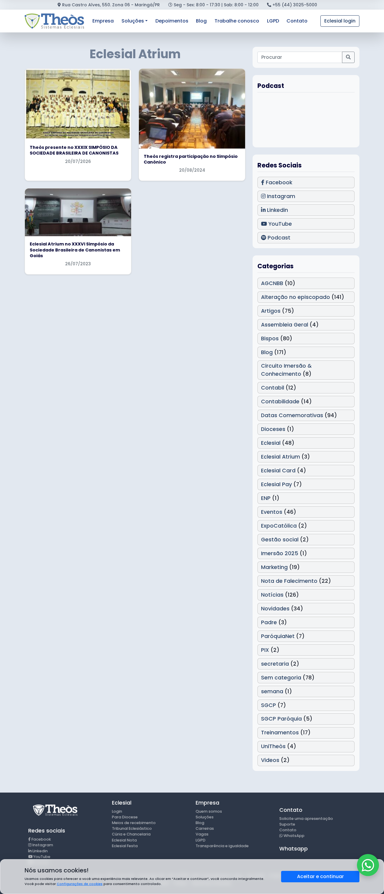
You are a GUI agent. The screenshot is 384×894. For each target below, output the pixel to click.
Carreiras (205, 828)
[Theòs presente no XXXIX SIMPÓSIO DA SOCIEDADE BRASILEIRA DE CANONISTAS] (78, 104)
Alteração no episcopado (295, 297)
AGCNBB (272, 283)
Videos (270, 760)
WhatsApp (293, 835)
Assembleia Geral (284, 324)
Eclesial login (340, 20)
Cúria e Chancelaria (131, 834)
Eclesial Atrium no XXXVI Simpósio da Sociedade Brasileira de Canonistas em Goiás (75, 250)
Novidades (275, 608)
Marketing (274, 567)
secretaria (275, 663)
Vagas (202, 834)
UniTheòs (273, 746)
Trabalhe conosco (236, 20)
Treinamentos (280, 732)
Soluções (133, 20)
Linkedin (277, 210)
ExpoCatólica (279, 525)
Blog (201, 20)
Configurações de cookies (80, 883)
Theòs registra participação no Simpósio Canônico (191, 159)
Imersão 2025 (279, 553)
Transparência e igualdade (222, 845)
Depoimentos (171, 20)
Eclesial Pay (276, 484)
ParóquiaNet (278, 636)
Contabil (272, 387)
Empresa (103, 20)
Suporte (287, 824)
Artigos (270, 311)
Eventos (271, 512)
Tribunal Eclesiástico (132, 828)
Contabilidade (280, 401)
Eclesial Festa (125, 845)
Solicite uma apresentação (306, 818)
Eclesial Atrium (280, 456)
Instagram (280, 196)
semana (272, 691)
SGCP (268, 705)
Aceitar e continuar (320, 876)
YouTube (279, 223)
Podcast (278, 237)
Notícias (272, 594)
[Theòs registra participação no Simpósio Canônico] (192, 109)
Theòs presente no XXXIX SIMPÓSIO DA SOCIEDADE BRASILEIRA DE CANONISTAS (74, 150)
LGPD (273, 20)
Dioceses (273, 429)
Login (117, 811)
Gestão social (279, 539)
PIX (265, 650)
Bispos (270, 338)
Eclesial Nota (124, 840)
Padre (269, 622)
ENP (266, 498)
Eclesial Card (278, 470)
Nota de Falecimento (289, 581)
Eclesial (270, 443)
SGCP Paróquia (281, 718)
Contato (297, 20)
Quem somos (209, 811)
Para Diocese (125, 817)
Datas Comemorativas (292, 415)
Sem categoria (281, 677)
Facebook (278, 182)
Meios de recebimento (134, 822)
